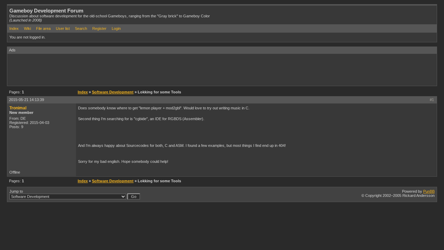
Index (14, 28)
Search (81, 28)
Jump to (16, 191)
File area (43, 28)
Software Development (113, 92)
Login (116, 28)
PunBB (429, 191)
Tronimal (17, 108)
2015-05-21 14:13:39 (26, 100)
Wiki (27, 28)
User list (63, 28)
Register (99, 28)
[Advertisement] (133, 69)
